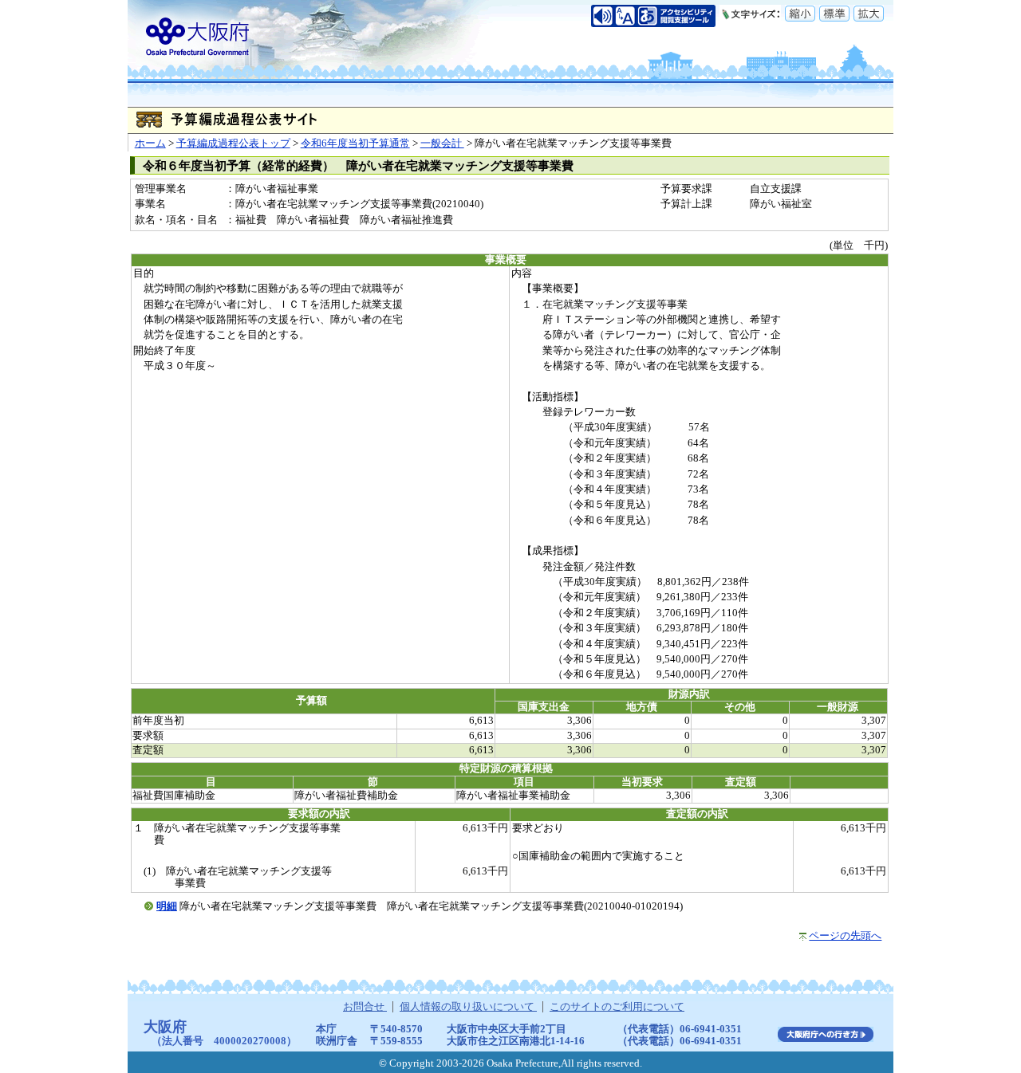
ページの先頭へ (845, 935)
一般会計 (442, 143)
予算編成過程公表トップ (233, 143)
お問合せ (365, 1006)
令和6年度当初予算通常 (355, 143)
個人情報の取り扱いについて (468, 1006)
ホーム (150, 143)
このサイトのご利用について (617, 1006)
